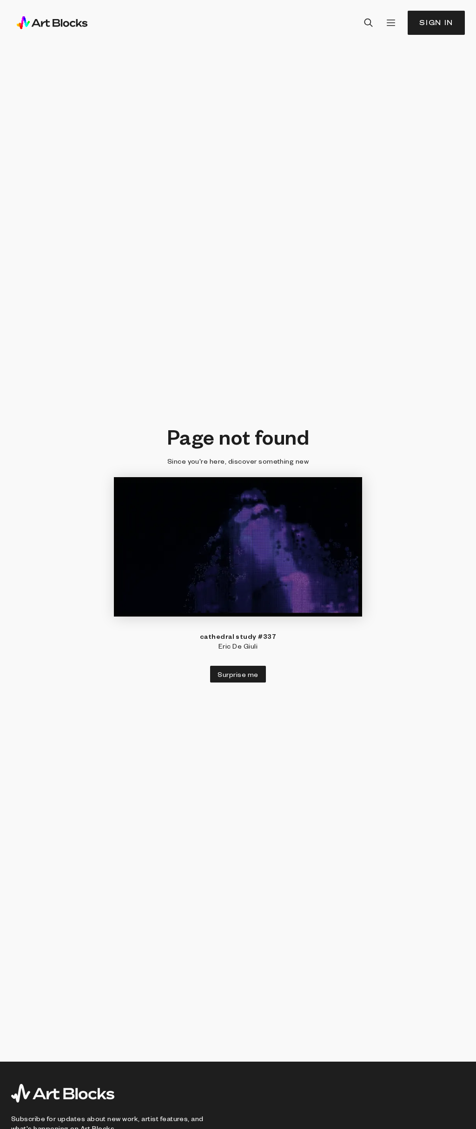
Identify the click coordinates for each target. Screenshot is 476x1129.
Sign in (436, 22)
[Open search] (368, 22)
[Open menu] (391, 22)
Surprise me (238, 674)
